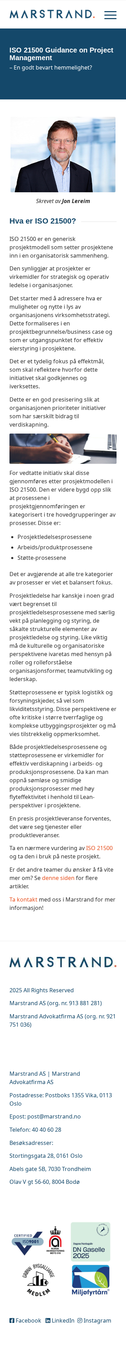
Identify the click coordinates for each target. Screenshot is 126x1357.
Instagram (96, 1320)
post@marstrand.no (54, 1116)
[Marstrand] (52, 14)
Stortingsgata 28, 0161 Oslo (46, 1156)
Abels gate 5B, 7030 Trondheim (50, 1169)
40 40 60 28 (46, 1129)
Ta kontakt (23, 899)
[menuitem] (107, 14)
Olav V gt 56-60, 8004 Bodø (44, 1182)
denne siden (58, 878)
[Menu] (107, 14)
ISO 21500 (99, 848)
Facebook (29, 1320)
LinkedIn (63, 1320)
